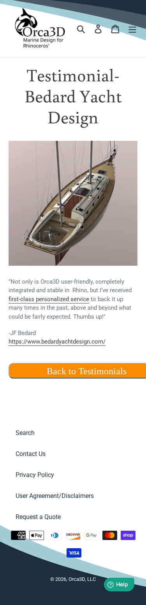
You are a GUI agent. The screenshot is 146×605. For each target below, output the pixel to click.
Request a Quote (38, 517)
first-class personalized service (49, 299)
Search (25, 433)
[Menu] (132, 28)
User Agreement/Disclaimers (55, 496)
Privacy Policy (35, 475)
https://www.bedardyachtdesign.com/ (57, 341)
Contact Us (31, 454)
